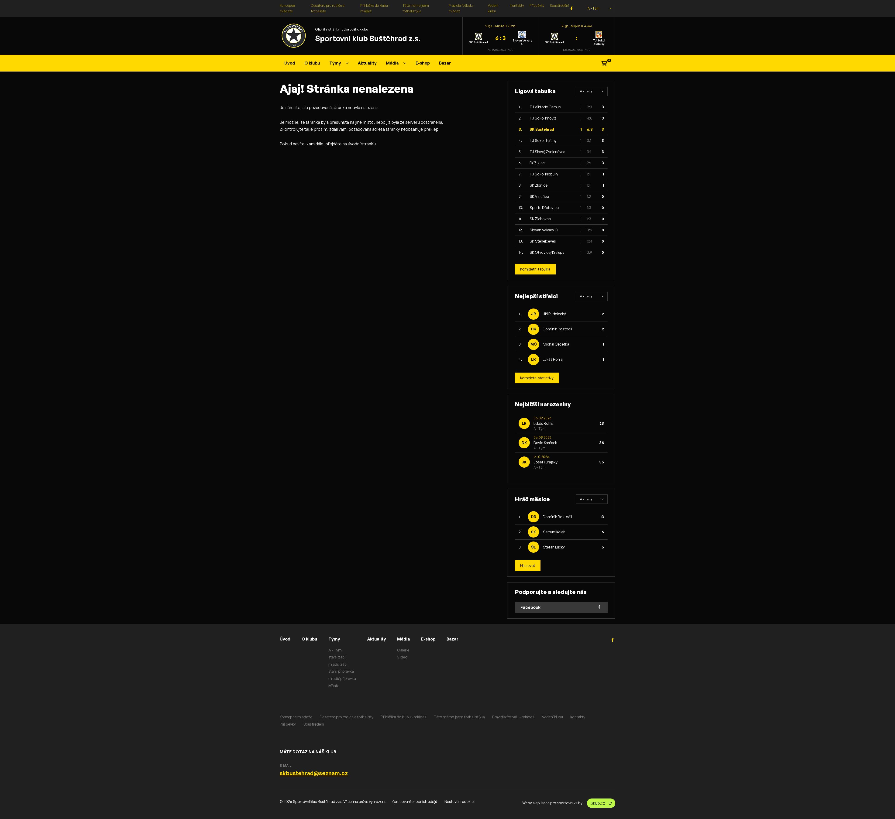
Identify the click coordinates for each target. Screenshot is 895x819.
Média (392, 62)
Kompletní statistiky (537, 378)
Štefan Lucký (554, 547)
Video (402, 657)
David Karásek (545, 442)
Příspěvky (537, 5)
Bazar (445, 62)
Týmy (335, 62)
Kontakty (517, 5)
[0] (604, 63)
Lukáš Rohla (553, 359)
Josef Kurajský (546, 462)
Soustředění (559, 5)
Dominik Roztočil (557, 329)
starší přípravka (341, 671)
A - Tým (593, 8)
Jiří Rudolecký (554, 314)
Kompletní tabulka (535, 269)
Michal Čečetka (556, 344)
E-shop (423, 62)
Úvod (289, 62)
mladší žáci (338, 664)
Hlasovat (527, 565)
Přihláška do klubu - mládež (404, 717)
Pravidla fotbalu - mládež (513, 717)
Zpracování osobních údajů (414, 801)
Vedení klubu (552, 717)
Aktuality (367, 62)
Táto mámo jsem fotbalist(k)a (459, 717)
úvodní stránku (362, 143)
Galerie (403, 650)
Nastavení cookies (459, 801)
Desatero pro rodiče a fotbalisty (346, 717)
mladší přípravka (342, 678)
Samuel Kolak (554, 532)
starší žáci (336, 657)
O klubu (312, 62)
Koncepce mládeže (296, 717)
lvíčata (333, 685)
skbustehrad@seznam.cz (314, 773)
